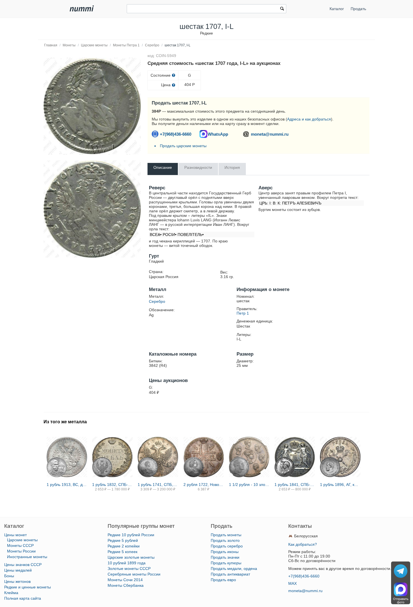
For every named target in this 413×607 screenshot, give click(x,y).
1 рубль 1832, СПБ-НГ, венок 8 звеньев (112, 484)
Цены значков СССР (23, 564)
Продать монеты (226, 535)
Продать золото (225, 540)
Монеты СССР (20, 545)
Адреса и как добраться (309, 119)
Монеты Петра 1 (126, 45)
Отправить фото (401, 600)
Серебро (152, 45)
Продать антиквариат (230, 574)
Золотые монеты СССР (129, 568)
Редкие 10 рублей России (131, 535)
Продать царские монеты (183, 146)
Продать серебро (227, 546)
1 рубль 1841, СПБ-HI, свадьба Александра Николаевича (294, 484)
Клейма (11, 592)
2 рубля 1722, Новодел (203, 484)
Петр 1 (243, 313)
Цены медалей (18, 570)
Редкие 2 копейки (124, 546)
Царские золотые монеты (131, 557)
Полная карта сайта (22, 598)
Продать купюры (226, 563)
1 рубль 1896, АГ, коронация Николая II (340, 484)
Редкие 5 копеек (122, 551)
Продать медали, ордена (234, 568)
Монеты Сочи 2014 (125, 580)
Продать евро (223, 580)
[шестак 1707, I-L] (92, 106)
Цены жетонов (17, 581)
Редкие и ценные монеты (27, 587)
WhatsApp (218, 134)
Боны (9, 576)
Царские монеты (94, 45)
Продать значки (225, 557)
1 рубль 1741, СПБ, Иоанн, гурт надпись (158, 484)
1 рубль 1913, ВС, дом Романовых (67, 484)
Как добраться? (302, 544)
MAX (292, 583)
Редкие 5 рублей (123, 540)
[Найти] (282, 9)
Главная (50, 45)
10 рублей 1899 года (127, 563)
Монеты (69, 45)
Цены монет (15, 535)
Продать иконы (225, 551)
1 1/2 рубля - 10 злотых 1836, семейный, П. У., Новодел (249, 484)
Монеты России (21, 551)
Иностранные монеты (27, 556)
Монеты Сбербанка (126, 585)
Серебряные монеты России (134, 574)
